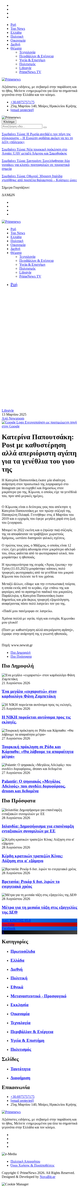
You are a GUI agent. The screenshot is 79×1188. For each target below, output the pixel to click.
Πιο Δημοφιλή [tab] (21, 652)
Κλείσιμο (9, 121)
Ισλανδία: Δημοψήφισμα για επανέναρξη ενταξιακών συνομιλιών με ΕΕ (38, 828)
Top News (18, 28)
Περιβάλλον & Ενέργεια (36, 56)
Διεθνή (15, 44)
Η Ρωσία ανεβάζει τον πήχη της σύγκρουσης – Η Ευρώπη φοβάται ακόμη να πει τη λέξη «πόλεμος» (37, 138)
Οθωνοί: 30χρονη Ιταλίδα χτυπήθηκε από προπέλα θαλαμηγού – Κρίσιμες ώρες (39, 178)
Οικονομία (18, 40)
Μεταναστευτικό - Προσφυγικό (38, 996)
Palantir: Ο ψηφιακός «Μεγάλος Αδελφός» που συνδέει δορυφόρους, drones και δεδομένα (34, 786)
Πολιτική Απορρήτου (25, 1161)
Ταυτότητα (21, 1069)
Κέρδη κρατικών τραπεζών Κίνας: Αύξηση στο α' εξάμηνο (32, 858)
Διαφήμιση (20, 1078)
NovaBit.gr (47, 1177)
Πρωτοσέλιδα (23, 951)
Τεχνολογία (27, 52)
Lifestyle (25, 68)
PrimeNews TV (30, 72)
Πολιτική (17, 36)
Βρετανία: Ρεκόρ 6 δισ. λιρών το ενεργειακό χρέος (31, 884)
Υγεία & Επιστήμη (32, 60)
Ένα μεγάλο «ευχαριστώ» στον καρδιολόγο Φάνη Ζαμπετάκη (29, 693)
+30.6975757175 (22, 102)
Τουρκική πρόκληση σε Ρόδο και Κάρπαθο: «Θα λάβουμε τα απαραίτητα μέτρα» (38, 751)
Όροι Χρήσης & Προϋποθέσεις (32, 1165)
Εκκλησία (20, 1004)
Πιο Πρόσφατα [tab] (21, 656)
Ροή (13, 24)
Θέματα (16, 48)
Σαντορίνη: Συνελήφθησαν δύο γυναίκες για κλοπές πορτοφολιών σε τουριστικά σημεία (36, 164)
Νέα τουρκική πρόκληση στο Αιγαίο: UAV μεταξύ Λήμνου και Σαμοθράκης (34, 151)
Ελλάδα (16, 32)
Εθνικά (17, 987)
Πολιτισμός (27, 64)
